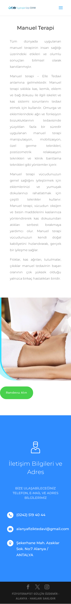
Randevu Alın (16, 392)
